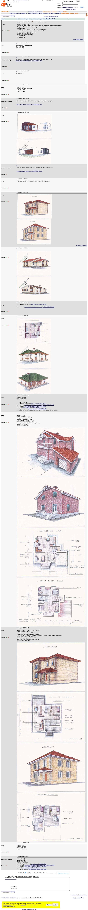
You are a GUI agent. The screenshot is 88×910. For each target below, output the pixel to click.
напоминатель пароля (71, 9)
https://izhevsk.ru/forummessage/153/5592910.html (29, 60)
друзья (76, 13)
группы (72, 13)
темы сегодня (65, 13)
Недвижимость (23, 13)
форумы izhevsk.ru (78, 897)
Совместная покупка (54, 13)
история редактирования (78, 39)
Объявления (45, 13)
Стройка (39, 13)
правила (30, 11)
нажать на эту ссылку (10, 879)
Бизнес (34, 13)
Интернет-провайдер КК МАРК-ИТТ (29, 909)
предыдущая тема (54, 16)
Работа (29, 13)
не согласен (55, 905)
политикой (23, 905)
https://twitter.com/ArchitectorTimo (31, 407)
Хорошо (49, 905)
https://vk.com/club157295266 (38, 304)
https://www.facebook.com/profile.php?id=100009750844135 (39, 307)
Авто (16, 13)
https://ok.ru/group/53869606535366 (37, 408)
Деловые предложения (22, 0)
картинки (39, 11)
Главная (14, 0)
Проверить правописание (24, 876)
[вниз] (87, 15)
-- (17, 21)
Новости (12, 13)
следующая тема (46, 16)
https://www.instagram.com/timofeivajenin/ (35, 406)
